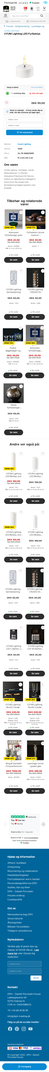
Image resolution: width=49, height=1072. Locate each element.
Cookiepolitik (14, 900)
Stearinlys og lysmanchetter (4, 25)
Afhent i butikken (16, 863)
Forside (9, 26)
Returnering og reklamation (22, 871)
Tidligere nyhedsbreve (19, 931)
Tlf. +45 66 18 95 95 (17, 1010)
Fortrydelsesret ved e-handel (23, 879)
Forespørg (26, 1067)
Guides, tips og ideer (18, 887)
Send (36, 978)
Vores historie (15, 919)
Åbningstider (14, 923)
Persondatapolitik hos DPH (22, 883)
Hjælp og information (21, 857)
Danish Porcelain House (14, 8)
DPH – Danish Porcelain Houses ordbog (20, 893)
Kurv (44, 10)
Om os (11, 908)
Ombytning (13, 867)
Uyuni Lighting (24, 144)
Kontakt (12, 987)
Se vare (13, 260)
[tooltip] (14, 234)
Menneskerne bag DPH (20, 914)
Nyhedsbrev (15, 939)
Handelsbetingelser (18, 875)
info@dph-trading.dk (18, 1016)
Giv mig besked (26, 132)
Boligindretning (22, 26)
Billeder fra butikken (18, 927)
